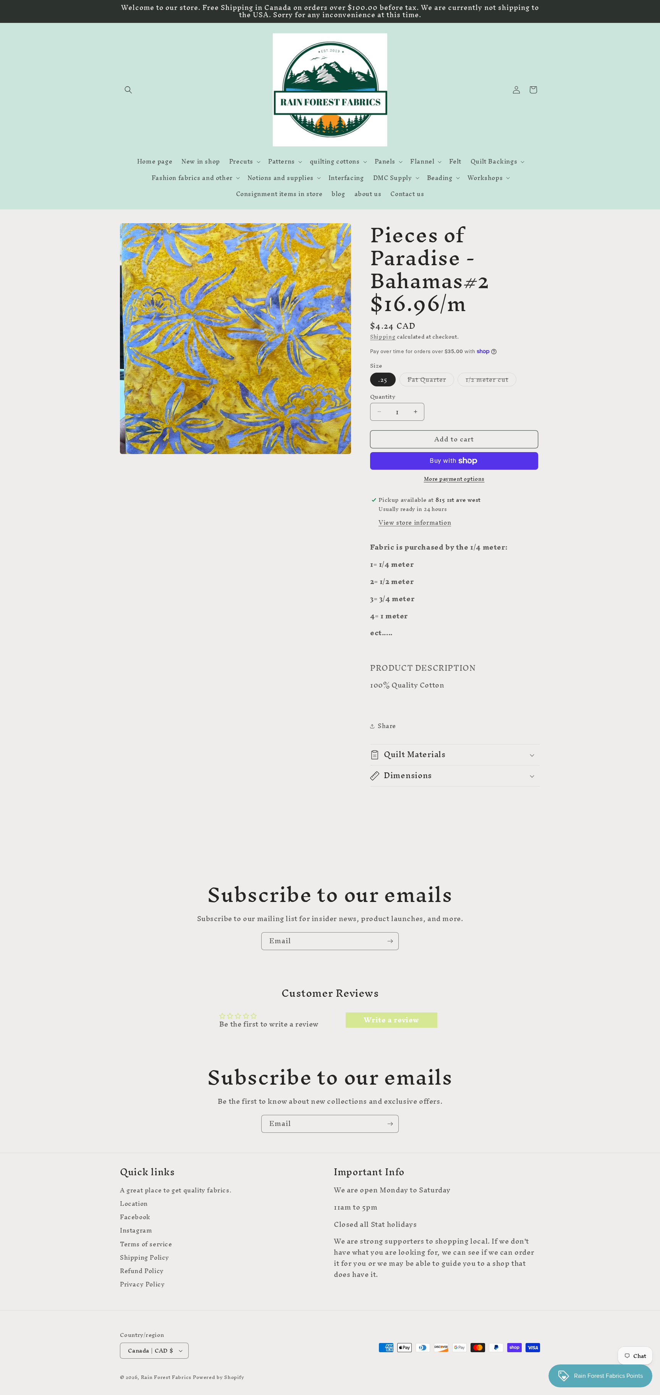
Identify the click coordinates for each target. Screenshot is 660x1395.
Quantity (382, 397)
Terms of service (146, 1244)
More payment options (454, 479)
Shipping (383, 337)
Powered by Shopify (218, 1377)
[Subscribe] (390, 941)
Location (134, 1203)
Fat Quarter (431, 379)
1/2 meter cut (491, 379)
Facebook (135, 1217)
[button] (128, 89)
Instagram (136, 1230)
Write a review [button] (391, 1020)
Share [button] (387, 726)
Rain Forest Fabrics (166, 1377)
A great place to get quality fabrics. (175, 1191)
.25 (383, 379)
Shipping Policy (144, 1257)
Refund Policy (142, 1271)
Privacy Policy (142, 1284)
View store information (415, 522)
